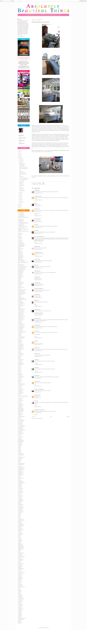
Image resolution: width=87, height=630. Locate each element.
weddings (19, 614)
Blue (19, 281)
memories (19, 470)
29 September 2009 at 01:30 (38, 297)
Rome (19, 550)
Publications (20, 540)
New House (20, 494)
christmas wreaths (20, 318)
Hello (20, 169)
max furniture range (21, 463)
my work (44, 184)
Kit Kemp (19, 444)
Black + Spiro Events (21, 260)
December (20, 158)
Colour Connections (21, 324)
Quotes (19, 543)
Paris (19, 516)
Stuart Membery (20, 568)
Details (19, 350)
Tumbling (19, 596)
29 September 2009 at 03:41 (38, 306)
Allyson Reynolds (20, 224)
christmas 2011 (20, 314)
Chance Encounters (21, 305)
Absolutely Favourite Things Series (23, 217)
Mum (19, 479)
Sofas (19, 561)
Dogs (19, 351)
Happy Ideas (20, 407)
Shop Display (20, 558)
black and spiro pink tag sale (22, 266)
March (20, 199)
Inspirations (20, 430)
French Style (20, 388)
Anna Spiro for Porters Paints (22, 226)
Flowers (19, 386)
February (20, 201)
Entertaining (20, 364)
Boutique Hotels (20, 287)
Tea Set (19, 580)
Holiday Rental (20, 413)
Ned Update (21, 183)
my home (19, 483)
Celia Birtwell (20, 304)
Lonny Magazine (20, 453)
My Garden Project (21, 482)
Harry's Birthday (20, 410)
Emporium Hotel (20, 363)
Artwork (19, 240)
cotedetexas (36, 208)
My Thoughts (20, 488)
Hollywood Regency (21, 416)
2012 (19, 153)
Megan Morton (20, 468)
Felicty (19, 379)
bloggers (19, 277)
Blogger (47, 627)
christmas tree (20, 317)
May (20, 196)
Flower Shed (20, 385)
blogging (19, 278)
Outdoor (19, 512)
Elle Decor (19, 360)
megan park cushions (21, 469)
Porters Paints (20, 533)
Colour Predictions (21, 327)
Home (51, 416)
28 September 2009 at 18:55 (38, 249)
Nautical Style (20, 492)
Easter (19, 357)
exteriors (19, 368)
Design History (20, 345)
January (20, 202)
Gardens (19, 399)
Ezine (19, 369)
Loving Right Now (21, 457)
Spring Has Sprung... (22, 190)
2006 (19, 207)
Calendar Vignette (20, 298)
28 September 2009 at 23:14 (38, 279)
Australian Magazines (21, 245)
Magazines (19, 458)
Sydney (19, 575)
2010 (19, 155)
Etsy (19, 365)
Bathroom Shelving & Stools (23, 167)
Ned (19, 493)
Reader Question (20, 546)
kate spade (19, 439)
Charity (19, 307)
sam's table (19, 555)
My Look (19, 487)
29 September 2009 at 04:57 (38, 315)
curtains (19, 339)
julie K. (35, 340)
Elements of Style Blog (22, 137)
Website (19, 613)
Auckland (19, 241)
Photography (20, 523)
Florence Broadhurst (21, 383)
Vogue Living (20, 608)
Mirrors (19, 475)
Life (18, 448)
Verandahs (19, 603)
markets (19, 460)
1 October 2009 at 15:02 (37, 385)
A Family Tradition (21, 214)
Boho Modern (20, 283)
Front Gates (20, 393)
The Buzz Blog (36, 270)
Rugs (19, 551)
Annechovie (20, 233)
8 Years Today (21, 189)
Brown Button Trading (37, 288)
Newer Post (33, 416)
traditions (19, 590)
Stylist (19, 571)
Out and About (20, 511)
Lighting (19, 450)
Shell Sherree (36, 246)
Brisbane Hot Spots (21, 290)
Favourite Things (20, 376)
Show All (28, 145)
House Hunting (20, 421)
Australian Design (20, 243)
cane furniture (20, 301)
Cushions (19, 340)
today (19, 589)
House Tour (20, 422)
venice (19, 602)
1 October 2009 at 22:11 (37, 391)
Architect (19, 236)
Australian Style (20, 246)
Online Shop (20, 508)
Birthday (19, 258)
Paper (19, 515)
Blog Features (20, 272)
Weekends (19, 615)
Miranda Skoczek (20, 474)
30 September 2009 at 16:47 (38, 364)
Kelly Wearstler (20, 441)
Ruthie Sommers (20, 552)
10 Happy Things (21, 185)
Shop (19, 557)
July (20, 193)
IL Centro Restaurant (21, 425)
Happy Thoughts (20, 408)
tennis (19, 583)
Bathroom (19, 251)
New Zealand (20, 499)
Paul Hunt (19, 522)
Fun (18, 394)
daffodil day (20, 341)
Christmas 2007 (20, 310)
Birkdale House (20, 257)
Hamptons (19, 406)
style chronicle (36, 325)
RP (34, 203)
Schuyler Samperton (21, 556)
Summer (19, 573)
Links (19, 451)
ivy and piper (20, 436)
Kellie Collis (36, 190)
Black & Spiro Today (22, 164)
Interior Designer (20, 433)
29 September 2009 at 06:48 (38, 321)
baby (19, 247)
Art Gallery (20, 237)
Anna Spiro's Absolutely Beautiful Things (23, 229)
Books (19, 285)
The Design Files (21, 135)
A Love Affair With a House (23, 179)
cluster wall (20, 322)
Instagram (19, 431)
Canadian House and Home (22, 299)
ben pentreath (20, 254)
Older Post (68, 416)
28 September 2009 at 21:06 (38, 267)
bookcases (19, 284)
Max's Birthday (20, 464)
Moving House (20, 477)
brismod (35, 230)
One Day (19, 505)
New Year (19, 497)
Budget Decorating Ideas (21, 293)
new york (19, 498)
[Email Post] (43, 182)
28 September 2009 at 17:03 (38, 233)
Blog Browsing (20, 271)
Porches (19, 532)
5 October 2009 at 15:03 (37, 397)
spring (19, 562)
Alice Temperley (20, 221)
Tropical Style (20, 595)
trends (19, 592)
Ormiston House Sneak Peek (23, 168)
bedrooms (19, 253)
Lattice (19, 447)
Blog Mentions (20, 276)
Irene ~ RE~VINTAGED (38, 236)
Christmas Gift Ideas (21, 316)
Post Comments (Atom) (39, 418)
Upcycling (19, 600)
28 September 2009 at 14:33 (38, 215)
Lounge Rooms (20, 454)
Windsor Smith (20, 619)
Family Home (20, 374)
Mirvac (19, 476)
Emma (35, 265)
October (20, 161)
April (20, 198)
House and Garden (21, 419)
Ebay (19, 358)
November (20, 160)
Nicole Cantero (36, 395)
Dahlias (19, 342)
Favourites (19, 377)
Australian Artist (20, 242)
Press (19, 537)
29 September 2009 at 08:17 (38, 327)
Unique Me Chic (20, 598)
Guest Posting (20, 405)
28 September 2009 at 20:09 (38, 256)
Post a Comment (35, 414)
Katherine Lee (36, 309)
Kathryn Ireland (20, 440)
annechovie (36, 347)
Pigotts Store (20, 526)
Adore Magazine (20, 219)
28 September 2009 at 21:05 (38, 261)
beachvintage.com (37, 196)
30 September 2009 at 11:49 (38, 356)
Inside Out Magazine (21, 429)
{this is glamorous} (21, 143)
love (19, 456)
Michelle (35, 300)
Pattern (19, 521)
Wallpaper (19, 609)
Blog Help (19, 275)
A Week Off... (21, 171)
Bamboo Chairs (20, 248)
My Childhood (20, 481)
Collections (19, 323)
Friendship (19, 391)
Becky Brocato (36, 282)
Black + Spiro (36, 184)
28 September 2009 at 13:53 (38, 205)
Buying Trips (20, 294)
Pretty (19, 538)
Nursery (19, 502)
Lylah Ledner (36, 294)
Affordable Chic (20, 220)
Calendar (19, 296)
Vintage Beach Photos (22, 172)
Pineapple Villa (36, 318)
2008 (19, 204)
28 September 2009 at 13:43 (38, 199)
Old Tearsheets (20, 504)
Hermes (19, 412)
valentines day (20, 601)
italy (19, 435)
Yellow (19, 623)
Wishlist (19, 621)
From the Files (20, 392)
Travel (19, 591)
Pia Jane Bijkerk (20, 525)
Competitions (20, 330)
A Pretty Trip (36, 259)
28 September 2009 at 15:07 (38, 221)
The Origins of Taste (21, 586)
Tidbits (20, 186)
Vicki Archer (20, 604)
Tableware (19, 579)
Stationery (19, 566)
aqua (19, 235)
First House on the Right (38, 389)
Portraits (19, 534)
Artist (19, 239)
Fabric (19, 370)
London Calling (36, 218)
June (20, 195)
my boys (19, 480)
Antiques (19, 234)
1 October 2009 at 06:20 (37, 378)
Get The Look (20, 400)
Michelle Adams (20, 471)
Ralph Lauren (20, 544)
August (20, 192)
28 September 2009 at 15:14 (38, 227)
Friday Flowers (21, 176)
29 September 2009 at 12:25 (38, 344)
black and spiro (20, 265)
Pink (19, 527)
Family (19, 373)
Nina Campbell (20, 500)
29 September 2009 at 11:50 (38, 337)
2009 (19, 157)
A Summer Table (21, 165)
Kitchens (19, 445)
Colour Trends (20, 328)
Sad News (19, 554)
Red (19, 175)
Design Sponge (20, 346)
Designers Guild (20, 348)
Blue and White (20, 282)
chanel (19, 306)
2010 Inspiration (20, 212)
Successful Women (21, 572)
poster (19, 535)
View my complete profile (21, 36)
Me (18, 465)
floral (19, 382)
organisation (20, 510)
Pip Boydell (20, 528)
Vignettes (19, 606)
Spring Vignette (20, 563)
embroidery (20, 362)
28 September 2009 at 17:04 (38, 243)
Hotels (19, 418)
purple (19, 541)
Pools (19, 531)
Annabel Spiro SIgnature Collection (23, 231)
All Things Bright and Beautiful (22, 222)
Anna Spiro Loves (20, 227)
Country (19, 335)
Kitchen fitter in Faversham (38, 409)
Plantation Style (20, 529)
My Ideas (19, 485)
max (19, 462)
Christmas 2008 (20, 311)
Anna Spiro (36, 381)
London (19, 452)
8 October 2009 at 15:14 (37, 406)
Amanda (35, 359)
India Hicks (20, 428)
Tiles (19, 587)
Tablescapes (20, 578)
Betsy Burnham (20, 256)
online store (20, 509)
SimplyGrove (21, 127)
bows (19, 288)
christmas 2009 (20, 312)
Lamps (19, 446)
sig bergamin (20, 560)
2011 (19, 154)
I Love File (19, 423)
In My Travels (20, 427)
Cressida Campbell (21, 337)
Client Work (40, 184)
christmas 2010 (20, 313)
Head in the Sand (21, 180)
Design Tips (20, 347)
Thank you (19, 585)
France (19, 387)
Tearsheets (19, 581)
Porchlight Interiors (37, 252)
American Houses (20, 225)
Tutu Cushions (20, 597)
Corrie (35, 400)
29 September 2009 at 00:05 (38, 291)
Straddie (19, 567)
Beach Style (20, 252)
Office (19, 503)
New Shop (19, 496)
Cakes (19, 295)
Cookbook (19, 333)
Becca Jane (36, 375)
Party (19, 517)
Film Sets (19, 380)
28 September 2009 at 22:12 (38, 273)
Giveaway (19, 402)
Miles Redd (20, 473)
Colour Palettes (20, 325)
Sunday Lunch (20, 574)
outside (19, 514)
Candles (19, 300)
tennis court (20, 584)
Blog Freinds (20, 273)
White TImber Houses (21, 618)
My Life (19, 486)
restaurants (19, 549)
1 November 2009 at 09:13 (38, 412)
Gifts (19, 401)
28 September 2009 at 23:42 (38, 285)
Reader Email (20, 545)
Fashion (19, 375)
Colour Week (20, 329)
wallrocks (19, 610)
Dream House (20, 354)
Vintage (19, 607)
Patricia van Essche (21, 520)
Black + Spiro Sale (21, 264)
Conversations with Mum (22, 331)
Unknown (35, 331)
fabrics (19, 371)
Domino (19, 352)
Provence (19, 539)
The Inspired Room (22, 140)
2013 (19, 151)
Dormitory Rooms (20, 353)
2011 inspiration (20, 213)
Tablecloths (19, 577)
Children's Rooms (20, 308)
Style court (19, 569)
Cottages (19, 334)
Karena (35, 224)
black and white (20, 270)
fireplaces (19, 381)
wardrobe (19, 612)
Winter (19, 620)
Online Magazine (20, 506)
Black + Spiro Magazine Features (23, 262)
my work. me (20, 491)
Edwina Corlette (20, 359)
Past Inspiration (21, 187)
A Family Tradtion (20, 216)
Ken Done (19, 442)
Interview (19, 434)
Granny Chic (20, 404)
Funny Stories (20, 398)
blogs (19, 279)
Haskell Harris (20, 411)
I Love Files (20, 424)
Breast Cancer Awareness (22, 289)
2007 (19, 205)
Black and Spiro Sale (21, 267)
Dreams (19, 356)
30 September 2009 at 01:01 (38, 350)
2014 (19, 150)
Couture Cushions (20, 336)
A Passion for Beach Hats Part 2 (23, 178)
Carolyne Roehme (20, 302)
